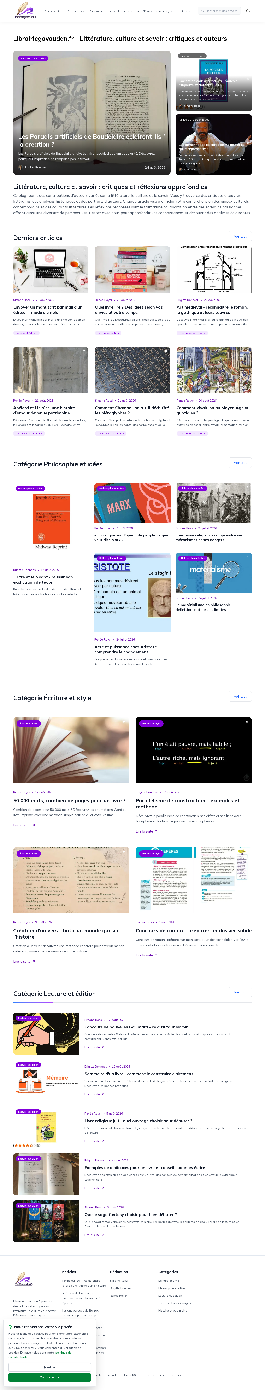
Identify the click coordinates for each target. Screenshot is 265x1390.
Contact (111, 1375)
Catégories (168, 1271)
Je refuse (50, 1367)
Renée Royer (103, 300)
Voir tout (240, 236)
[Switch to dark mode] (248, 10)
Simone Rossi (22, 300)
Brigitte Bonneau (188, 300)
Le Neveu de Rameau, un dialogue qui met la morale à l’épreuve (81, 1298)
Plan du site (177, 1375)
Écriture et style (77, 11)
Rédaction (119, 1271)
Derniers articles (55, 11)
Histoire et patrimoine (189, 11)
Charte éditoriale (154, 1375)
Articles (69, 1271)
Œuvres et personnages (157, 11)
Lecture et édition (129, 11)
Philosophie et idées (102, 11)
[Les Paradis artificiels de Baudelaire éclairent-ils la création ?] (92, 113)
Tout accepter (49, 1377)
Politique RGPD (130, 1375)
